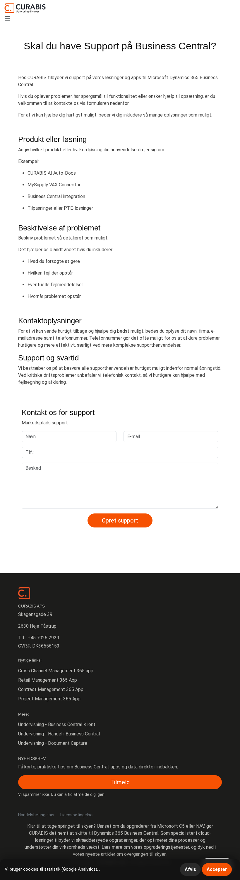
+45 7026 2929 (43, 638)
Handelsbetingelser (36, 815)
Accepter (217, 869)
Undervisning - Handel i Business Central (59, 734)
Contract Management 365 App (50, 689)
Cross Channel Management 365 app (55, 671)
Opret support (120, 520)
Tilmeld (120, 782)
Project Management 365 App (49, 699)
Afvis (190, 869)
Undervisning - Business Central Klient (56, 724)
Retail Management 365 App (47, 680)
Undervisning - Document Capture (52, 743)
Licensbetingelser (77, 815)
